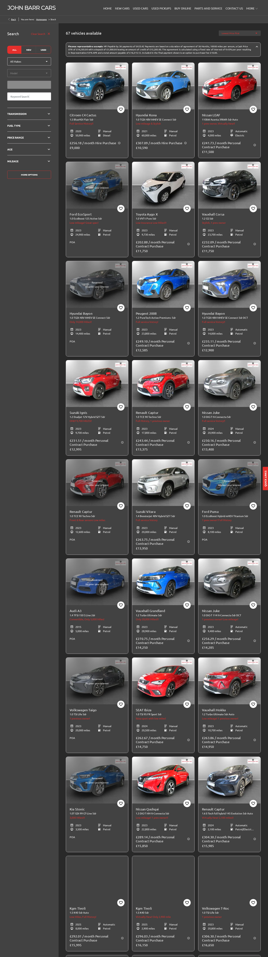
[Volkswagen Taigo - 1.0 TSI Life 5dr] (97, 681)
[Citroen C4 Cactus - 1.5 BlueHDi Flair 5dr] (97, 86)
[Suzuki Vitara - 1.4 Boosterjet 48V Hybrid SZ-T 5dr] (163, 482)
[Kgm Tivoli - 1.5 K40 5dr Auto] (97, 879)
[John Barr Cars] (31, 7)
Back (13, 19)
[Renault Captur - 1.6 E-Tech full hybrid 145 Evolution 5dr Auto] (229, 780)
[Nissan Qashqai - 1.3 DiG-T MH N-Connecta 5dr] (163, 780)
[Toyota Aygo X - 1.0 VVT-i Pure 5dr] (163, 185)
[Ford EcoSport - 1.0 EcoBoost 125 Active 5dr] (97, 185)
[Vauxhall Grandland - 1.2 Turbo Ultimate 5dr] (163, 582)
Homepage (41, 19)
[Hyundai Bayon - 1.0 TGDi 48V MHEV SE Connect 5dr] (97, 284)
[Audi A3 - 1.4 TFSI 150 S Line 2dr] (97, 582)
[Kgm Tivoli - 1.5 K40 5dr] (163, 879)
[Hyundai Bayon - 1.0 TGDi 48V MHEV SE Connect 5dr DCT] (229, 284)
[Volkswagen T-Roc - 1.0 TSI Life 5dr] (229, 879)
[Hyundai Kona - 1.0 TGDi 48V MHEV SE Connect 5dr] (163, 86)
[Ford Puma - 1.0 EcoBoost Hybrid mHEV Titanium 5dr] (229, 482)
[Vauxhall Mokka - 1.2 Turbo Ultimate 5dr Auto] (229, 681)
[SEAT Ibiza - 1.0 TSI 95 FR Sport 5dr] (163, 681)
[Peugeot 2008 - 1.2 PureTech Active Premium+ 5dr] (163, 284)
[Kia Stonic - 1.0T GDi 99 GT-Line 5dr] (97, 780)
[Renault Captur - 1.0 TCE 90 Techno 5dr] (163, 383)
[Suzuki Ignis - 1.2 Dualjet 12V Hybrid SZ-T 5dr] (97, 383)
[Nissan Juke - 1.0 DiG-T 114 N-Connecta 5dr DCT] (229, 582)
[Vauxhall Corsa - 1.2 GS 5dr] (229, 185)
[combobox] (29, 61)
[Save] (121, 109)
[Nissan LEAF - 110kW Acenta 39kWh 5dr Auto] (229, 86)
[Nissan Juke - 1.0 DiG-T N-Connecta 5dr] (229, 383)
